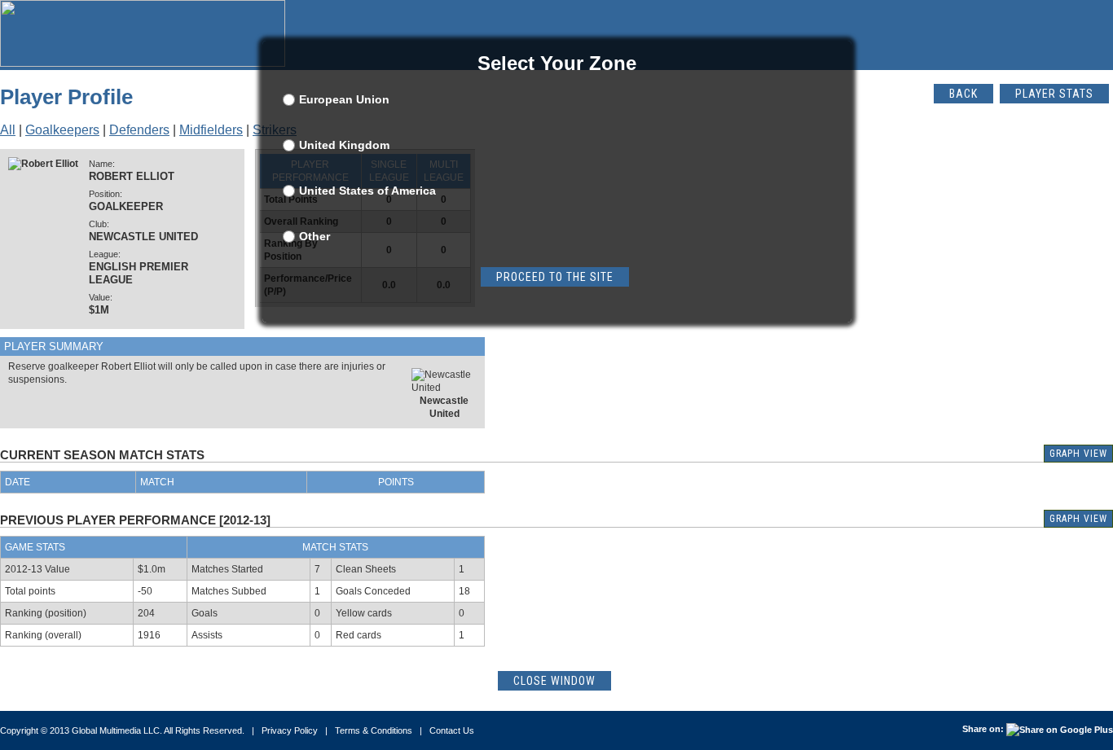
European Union (344, 99)
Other (314, 236)
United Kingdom (344, 144)
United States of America (367, 190)
